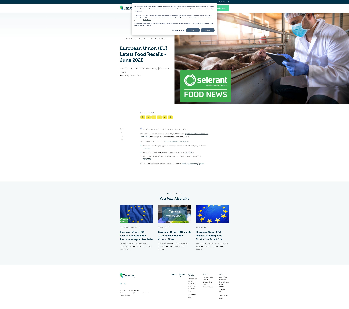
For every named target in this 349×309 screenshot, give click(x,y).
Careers (173, 274)
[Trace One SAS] (128, 8)
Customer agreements (126, 293)
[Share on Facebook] (122, 132)
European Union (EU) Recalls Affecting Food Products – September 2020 (136, 236)
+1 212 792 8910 (192, 296)
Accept (193, 30)
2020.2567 (189, 152)
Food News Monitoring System (176, 141)
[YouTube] (124, 283)
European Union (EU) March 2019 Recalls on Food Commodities (174, 236)
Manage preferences (178, 30)
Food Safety (152, 68)
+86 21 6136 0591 (223, 297)
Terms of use (138, 293)
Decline (207, 30)
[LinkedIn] (121, 283)
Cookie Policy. (147, 20)
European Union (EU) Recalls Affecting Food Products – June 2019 (209, 236)
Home (122, 39)
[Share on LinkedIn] (122, 136)
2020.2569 (147, 159)
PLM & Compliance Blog (134, 39)
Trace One (136, 75)
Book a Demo (221, 8)
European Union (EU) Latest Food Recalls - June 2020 (155, 39)
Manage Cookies (125, 295)
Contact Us (222, 2)
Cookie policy (147, 293)
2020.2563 (147, 149)
